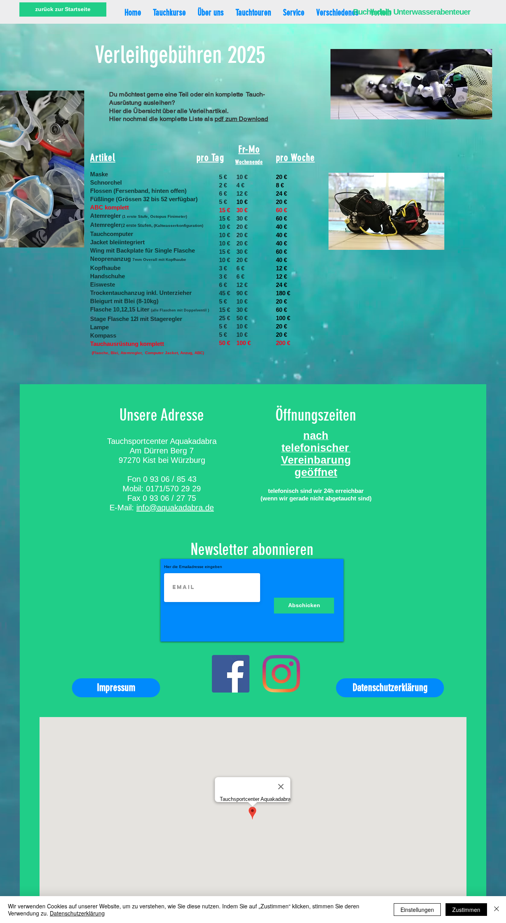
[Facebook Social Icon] (230, 674)
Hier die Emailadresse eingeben (193, 567)
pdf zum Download (241, 119)
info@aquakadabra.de (175, 507)
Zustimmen (466, 910)
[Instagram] (281, 674)
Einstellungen (417, 910)
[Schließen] (496, 909)
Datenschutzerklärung (77, 913)
